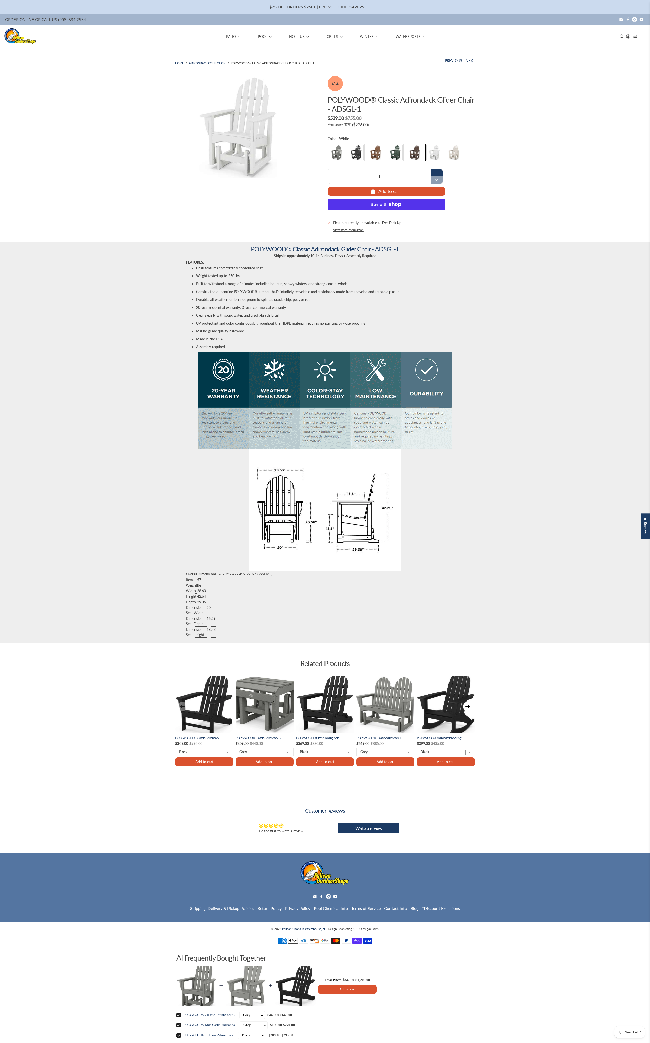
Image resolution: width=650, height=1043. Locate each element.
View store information (348, 230)
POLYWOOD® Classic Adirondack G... (259, 738)
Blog (414, 908)
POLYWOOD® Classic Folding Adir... (318, 738)
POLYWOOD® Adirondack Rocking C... (441, 738)
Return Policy (270, 908)
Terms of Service (366, 908)
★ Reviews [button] (645, 525)
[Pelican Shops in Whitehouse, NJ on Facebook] (628, 19)
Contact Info (395, 908)
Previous (453, 60)
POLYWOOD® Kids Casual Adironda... (210, 1025)
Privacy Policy (297, 908)
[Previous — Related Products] (182, 706)
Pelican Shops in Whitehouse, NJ (304, 929)
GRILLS (332, 36)
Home (179, 63)
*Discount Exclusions (441, 908)
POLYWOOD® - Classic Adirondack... (198, 738)
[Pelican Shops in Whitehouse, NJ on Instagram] (634, 19)
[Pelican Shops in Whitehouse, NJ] (20, 37)
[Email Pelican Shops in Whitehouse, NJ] (621, 19)
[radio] (336, 152)
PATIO (231, 36)
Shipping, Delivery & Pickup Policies (222, 908)
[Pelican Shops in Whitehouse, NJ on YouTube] (641, 19)
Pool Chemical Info (331, 908)
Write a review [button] (368, 828)
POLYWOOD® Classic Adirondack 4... (379, 738)
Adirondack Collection (207, 63)
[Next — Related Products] (467, 706)
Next (470, 60)
